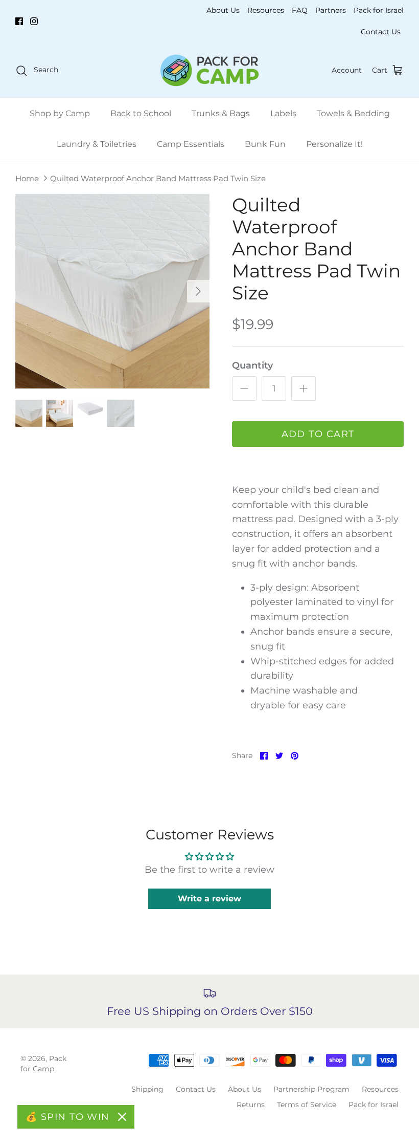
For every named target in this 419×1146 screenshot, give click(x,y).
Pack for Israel (379, 10)
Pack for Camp (43, 1063)
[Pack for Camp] (209, 70)
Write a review (209, 898)
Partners (330, 10)
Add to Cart (318, 434)
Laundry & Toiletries (96, 144)
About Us (223, 10)
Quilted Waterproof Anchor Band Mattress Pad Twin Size (158, 178)
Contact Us (381, 31)
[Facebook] (19, 21)
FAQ (300, 10)
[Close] (122, 1117)
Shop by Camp (60, 113)
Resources (265, 10)
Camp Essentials (190, 144)
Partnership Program (311, 1089)
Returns (251, 1104)
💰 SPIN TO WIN (68, 1116)
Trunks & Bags (221, 113)
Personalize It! (334, 144)
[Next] (198, 291)
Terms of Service (306, 1104)
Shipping (147, 1089)
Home (27, 178)
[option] (112, 291)
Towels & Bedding (353, 113)
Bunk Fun (265, 144)
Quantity (252, 365)
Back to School (140, 113)
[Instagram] (34, 21)
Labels (283, 113)
